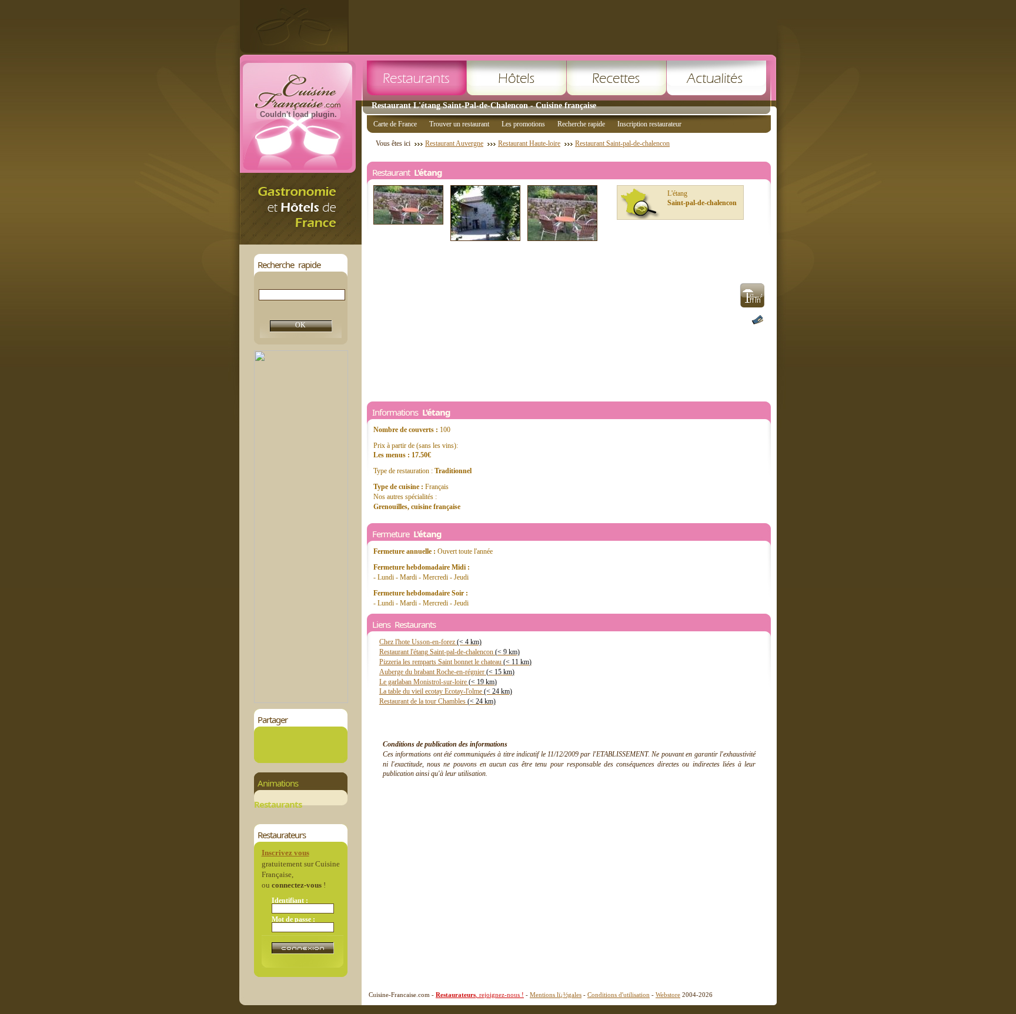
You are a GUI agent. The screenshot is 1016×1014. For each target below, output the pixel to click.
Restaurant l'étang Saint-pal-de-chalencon (449, 652)
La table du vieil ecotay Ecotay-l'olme (445, 691)
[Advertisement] (563, 26)
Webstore (668, 994)
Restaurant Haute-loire (529, 143)
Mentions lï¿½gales (555, 994)
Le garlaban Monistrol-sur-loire (438, 682)
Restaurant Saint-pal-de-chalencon (622, 143)
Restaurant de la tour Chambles (437, 701)
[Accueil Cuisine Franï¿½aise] (300, 241)
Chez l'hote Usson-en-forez (430, 642)
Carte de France (395, 124)
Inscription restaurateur (649, 124)
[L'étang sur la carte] (640, 204)
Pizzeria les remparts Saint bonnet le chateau (455, 662)
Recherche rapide (581, 124)
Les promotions (523, 124)
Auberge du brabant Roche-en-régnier (446, 672)
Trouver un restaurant (459, 124)
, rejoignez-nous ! (480, 994)
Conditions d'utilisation (618, 994)
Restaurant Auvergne (454, 143)
